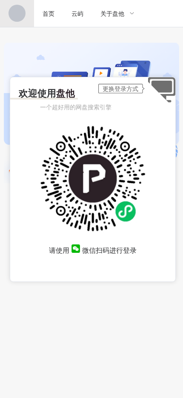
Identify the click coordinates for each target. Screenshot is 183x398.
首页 (48, 13)
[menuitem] (17, 13)
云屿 (77, 13)
